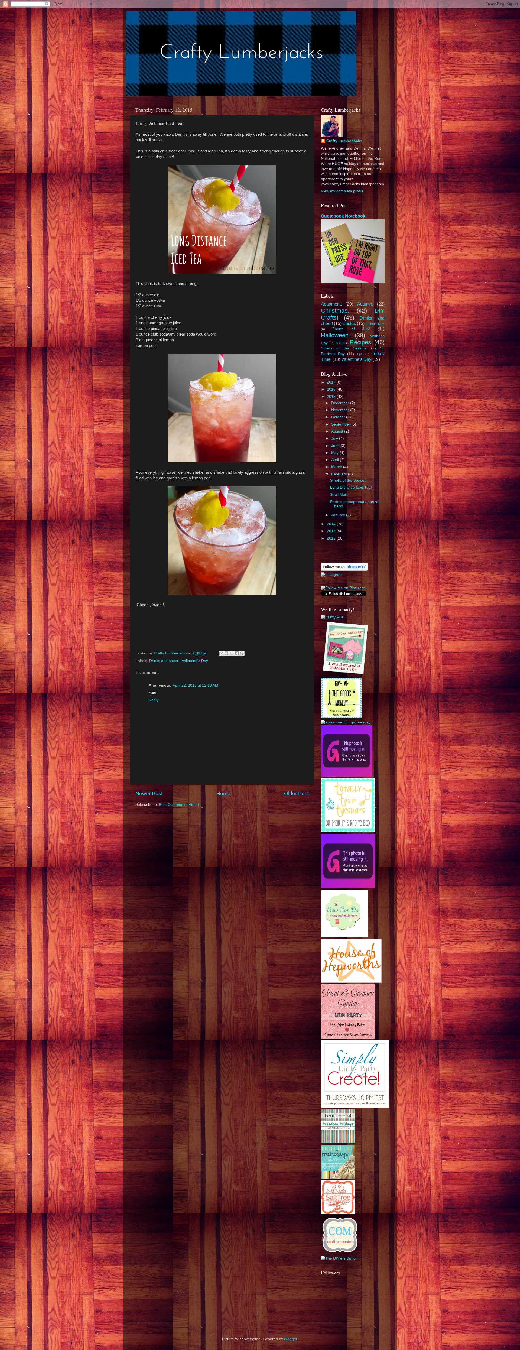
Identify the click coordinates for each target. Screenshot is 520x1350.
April (335, 460)
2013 (332, 531)
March (337, 467)
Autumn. (365, 303)
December (340, 403)
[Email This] (221, 653)
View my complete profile (342, 191)
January (338, 515)
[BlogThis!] (226, 653)
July (335, 438)
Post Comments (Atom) (179, 805)
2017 (332, 382)
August (337, 431)
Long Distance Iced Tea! (351, 487)
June (336, 446)
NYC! (340, 343)
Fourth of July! (351, 329)
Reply (153, 700)
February (339, 474)
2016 (332, 389)
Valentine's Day (195, 661)
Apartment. (331, 303)
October (338, 417)
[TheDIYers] (339, 1258)
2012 (332, 538)
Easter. (349, 323)
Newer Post (148, 793)
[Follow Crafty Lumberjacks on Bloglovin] (344, 569)
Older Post (296, 793)
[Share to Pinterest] (242, 653)
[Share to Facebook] (236, 653)
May (335, 453)
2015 (332, 397)
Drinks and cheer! (164, 661)
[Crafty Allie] (332, 617)
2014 (332, 524)
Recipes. (361, 342)
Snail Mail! (339, 494)
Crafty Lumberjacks (344, 141)
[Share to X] (231, 653)
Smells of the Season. (344, 348)
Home (223, 793)
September (341, 424)
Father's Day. (375, 324)
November (340, 410)
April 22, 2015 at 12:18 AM (195, 685)
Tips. (360, 354)
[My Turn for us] (338, 1142)
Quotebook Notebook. (343, 216)
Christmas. (335, 310)
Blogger (290, 1339)
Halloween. (335, 335)
